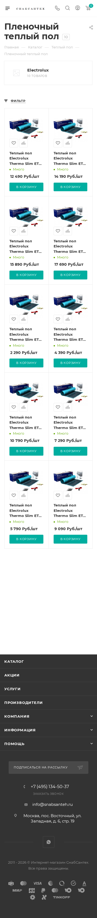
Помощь (14, 744)
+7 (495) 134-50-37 (50, 787)
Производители (23, 702)
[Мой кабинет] (77, 8)
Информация (20, 730)
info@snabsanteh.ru (52, 804)
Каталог (14, 661)
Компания (16, 716)
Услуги (12, 689)
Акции (12, 675)
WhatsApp (48, 842)
